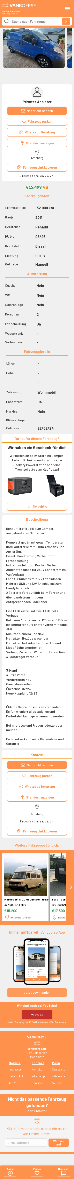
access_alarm (37, 1121)
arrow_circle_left (10, 1173)
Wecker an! (58, 1142)
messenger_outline (64, 1173)
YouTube (37, 1015)
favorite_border (37, 1173)
